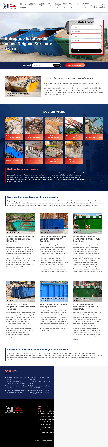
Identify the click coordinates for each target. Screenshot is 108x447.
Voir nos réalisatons (74, 65)
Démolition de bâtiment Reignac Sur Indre (16, 378)
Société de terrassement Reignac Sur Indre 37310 (17, 387)
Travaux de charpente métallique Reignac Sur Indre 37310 (16, 391)
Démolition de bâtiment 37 (86, 5)
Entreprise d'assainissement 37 (41, 4)
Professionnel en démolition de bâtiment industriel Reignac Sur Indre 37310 (39, 392)
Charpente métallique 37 (50, 4)
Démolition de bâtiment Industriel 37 (58, 5)
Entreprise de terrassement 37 (31, 4)
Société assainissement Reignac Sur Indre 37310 (40, 387)
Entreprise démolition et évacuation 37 (23, 6)
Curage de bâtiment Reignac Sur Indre (40, 382)
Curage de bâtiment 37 (71, 5)
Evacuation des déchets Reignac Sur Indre (40, 378)
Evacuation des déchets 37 (78, 4)
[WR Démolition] (9, 6)
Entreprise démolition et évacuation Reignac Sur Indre (16, 382)
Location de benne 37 (65, 5)
